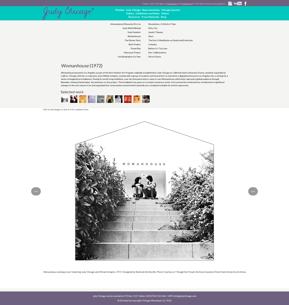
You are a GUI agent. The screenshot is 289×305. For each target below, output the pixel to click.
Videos (165, 13)
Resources (134, 16)
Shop (163, 16)
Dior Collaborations (157, 52)
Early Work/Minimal (132, 28)
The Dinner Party (132, 40)
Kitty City (152, 28)
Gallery (130, 13)
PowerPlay (136, 48)
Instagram (187, 3)
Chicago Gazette (170, 9)
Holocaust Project (132, 52)
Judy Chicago (133, 9)
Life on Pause (154, 56)
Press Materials (150, 16)
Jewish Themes (155, 32)
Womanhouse (134, 36)
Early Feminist (134, 32)
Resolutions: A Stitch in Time (162, 24)
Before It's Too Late (157, 48)
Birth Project (135, 44)
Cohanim (152, 44)
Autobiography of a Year (129, 56)
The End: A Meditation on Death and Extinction (170, 40)
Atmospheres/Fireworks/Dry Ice (125, 24)
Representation (151, 9)
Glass (151, 36)
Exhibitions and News (148, 13)
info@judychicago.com (185, 296)
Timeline (119, 9)
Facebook (171, 3)
